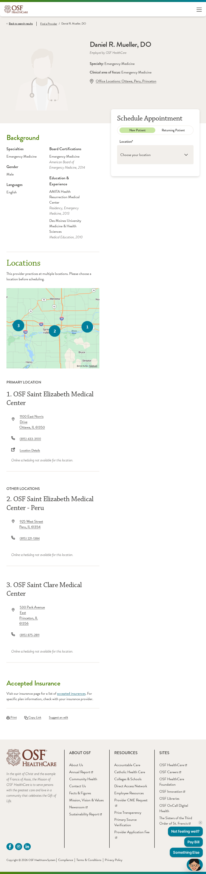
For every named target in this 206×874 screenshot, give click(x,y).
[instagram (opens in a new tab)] (18, 846)
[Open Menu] (199, 9)
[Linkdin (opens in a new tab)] (27, 846)
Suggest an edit (58, 717)
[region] (52, 328)
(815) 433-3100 (30, 438)
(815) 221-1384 (30, 538)
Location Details (30, 450)
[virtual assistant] (195, 865)
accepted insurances (71, 693)
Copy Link (34, 717)
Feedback (93, 366)
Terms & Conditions (88, 860)
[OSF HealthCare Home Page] (16, 9)
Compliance (65, 860)
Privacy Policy (113, 860)
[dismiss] (200, 822)
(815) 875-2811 (29, 635)
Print (13, 717)
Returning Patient (173, 130)
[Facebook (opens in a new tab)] (9, 846)
